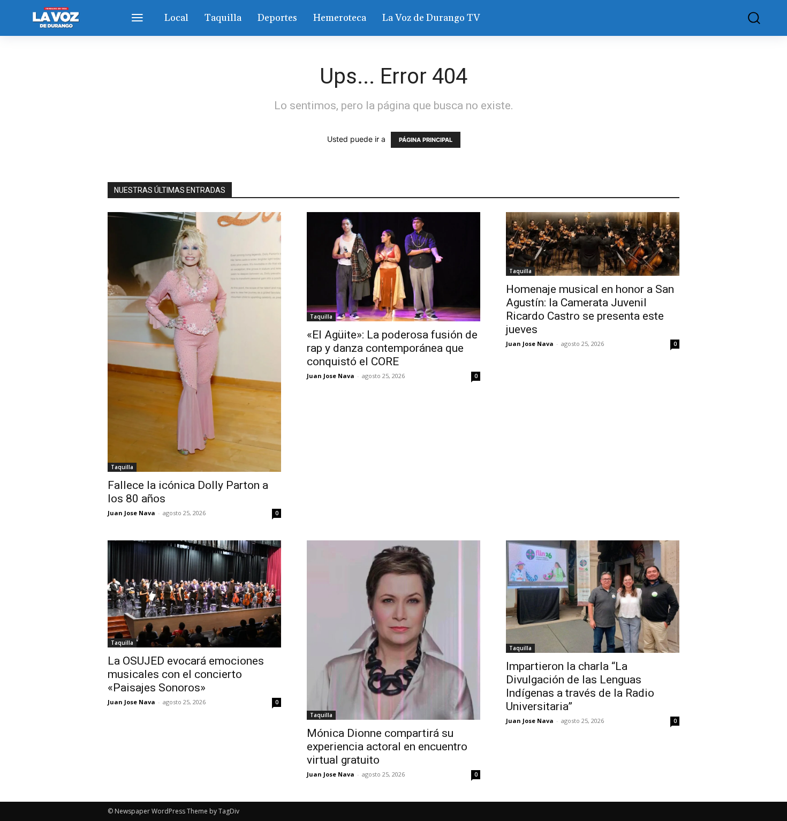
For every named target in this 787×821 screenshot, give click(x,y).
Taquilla (122, 467)
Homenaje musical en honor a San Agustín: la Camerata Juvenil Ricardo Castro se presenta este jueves (590, 309)
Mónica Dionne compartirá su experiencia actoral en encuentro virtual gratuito (387, 746)
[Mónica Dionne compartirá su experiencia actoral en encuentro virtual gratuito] (393, 630)
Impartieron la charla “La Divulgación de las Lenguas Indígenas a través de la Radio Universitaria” (580, 686)
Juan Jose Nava (131, 513)
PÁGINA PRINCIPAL (425, 140)
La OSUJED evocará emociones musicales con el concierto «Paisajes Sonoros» (186, 674)
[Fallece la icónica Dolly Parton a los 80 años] (194, 342)
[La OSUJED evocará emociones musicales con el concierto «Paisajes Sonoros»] (194, 593)
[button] (746, 18)
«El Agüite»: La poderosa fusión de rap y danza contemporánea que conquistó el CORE (392, 348)
